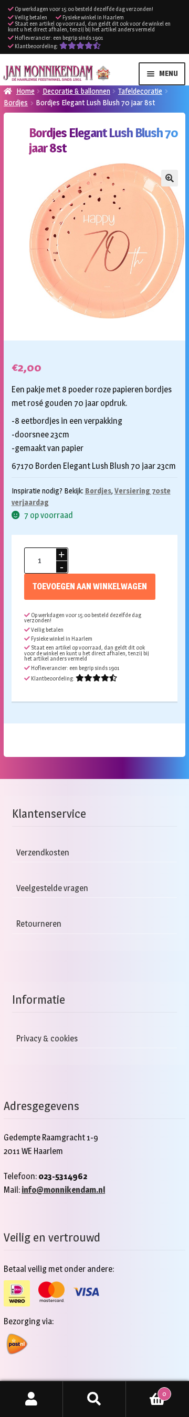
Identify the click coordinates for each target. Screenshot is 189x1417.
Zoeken (94, 1399)
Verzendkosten (42, 853)
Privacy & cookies (47, 1038)
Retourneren (38, 924)
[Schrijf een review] (80, 46)
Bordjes (16, 102)
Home (25, 90)
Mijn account (31, 1399)
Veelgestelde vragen (52, 888)
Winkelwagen (146, 1390)
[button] (169, 178)
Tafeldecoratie (140, 90)
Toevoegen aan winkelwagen (90, 586)
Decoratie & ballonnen (76, 90)
